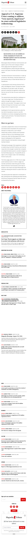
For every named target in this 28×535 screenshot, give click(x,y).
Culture (3, 439)
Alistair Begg (8, 454)
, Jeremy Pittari (13, 254)
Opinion (3, 464)
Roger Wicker (8, 464)
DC (1, 286)
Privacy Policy (16, 531)
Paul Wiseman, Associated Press (10, 286)
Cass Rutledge (7, 344)
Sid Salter (7, 471)
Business (3, 413)
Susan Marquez (8, 446)
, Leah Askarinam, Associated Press (9, 301)
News (2, 254)
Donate (14, 510)
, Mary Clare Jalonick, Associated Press (10, 300)
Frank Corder (7, 254)
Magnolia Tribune (8, 334)
